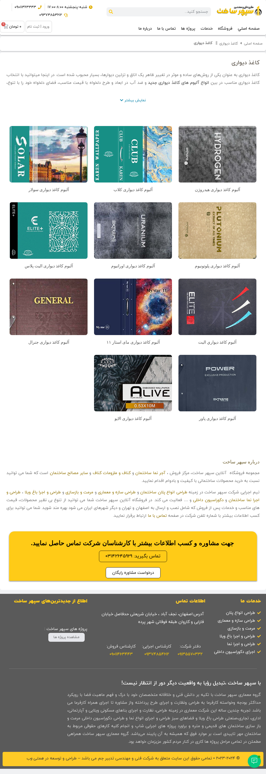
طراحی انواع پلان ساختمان (163, 492)
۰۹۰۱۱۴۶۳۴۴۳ (121, 654)
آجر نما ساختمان (150, 473)
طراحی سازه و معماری (117, 492)
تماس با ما (157, 516)
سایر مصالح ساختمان (69, 473)
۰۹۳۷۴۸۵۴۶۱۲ (156, 654)
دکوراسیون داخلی (208, 500)
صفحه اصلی (253, 43)
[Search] (111, 11)
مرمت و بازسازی (79, 492)
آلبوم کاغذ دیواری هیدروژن (217, 189)
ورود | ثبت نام (38, 26)
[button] (133, 100)
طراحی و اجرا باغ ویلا (43, 492)
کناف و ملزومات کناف (112, 473)
